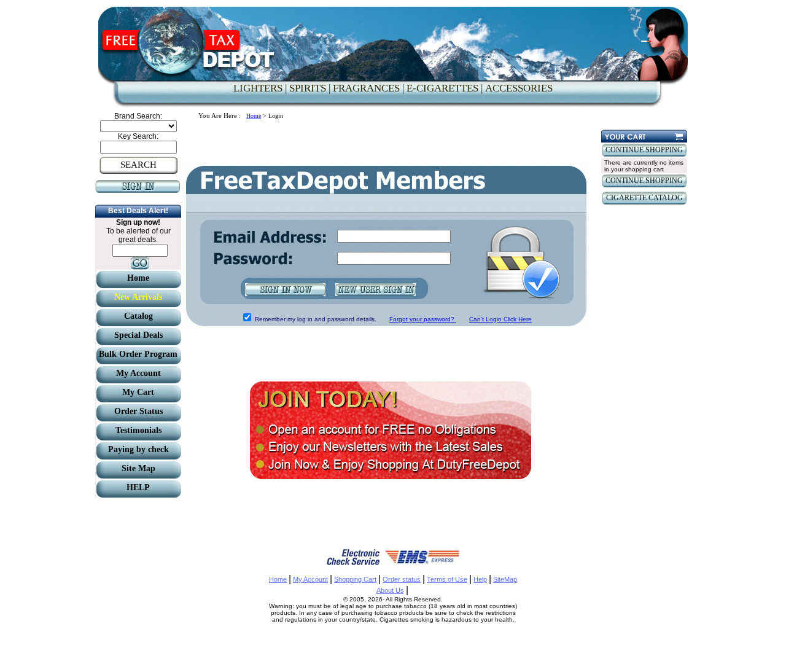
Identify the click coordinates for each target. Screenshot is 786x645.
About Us (390, 590)
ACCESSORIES (519, 88)
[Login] (138, 190)
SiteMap (505, 579)
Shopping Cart (355, 579)
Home (253, 115)
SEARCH (138, 165)
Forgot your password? (422, 319)
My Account (310, 579)
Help (480, 579)
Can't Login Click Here (500, 319)
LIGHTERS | (260, 88)
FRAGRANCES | (368, 88)
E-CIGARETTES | (445, 88)
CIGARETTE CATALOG (644, 198)
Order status (402, 579)
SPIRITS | (309, 88)
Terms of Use (447, 579)
